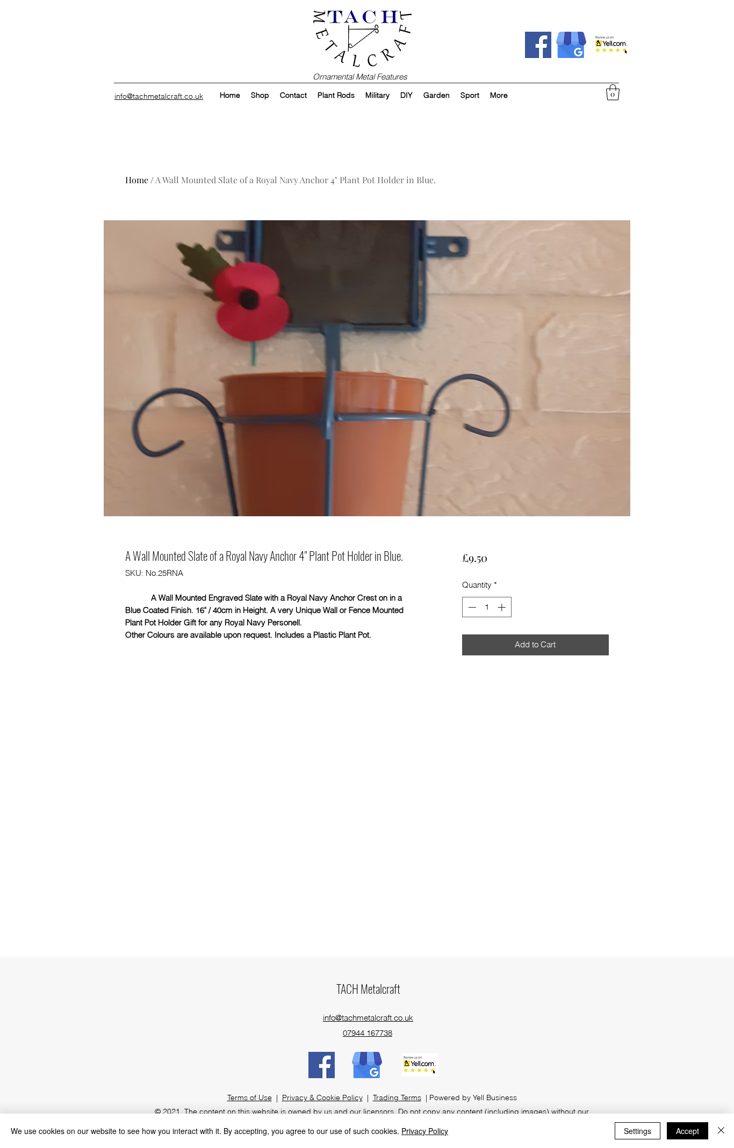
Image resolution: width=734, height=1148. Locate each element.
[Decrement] (471, 607)
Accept (687, 1130)
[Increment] (502, 607)
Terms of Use (249, 1097)
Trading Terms (397, 1097)
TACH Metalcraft (368, 988)
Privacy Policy (424, 1130)
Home (136, 179)
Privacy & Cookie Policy (322, 1097)
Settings (637, 1130)
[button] (613, 92)
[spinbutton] (486, 607)
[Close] (721, 1130)
